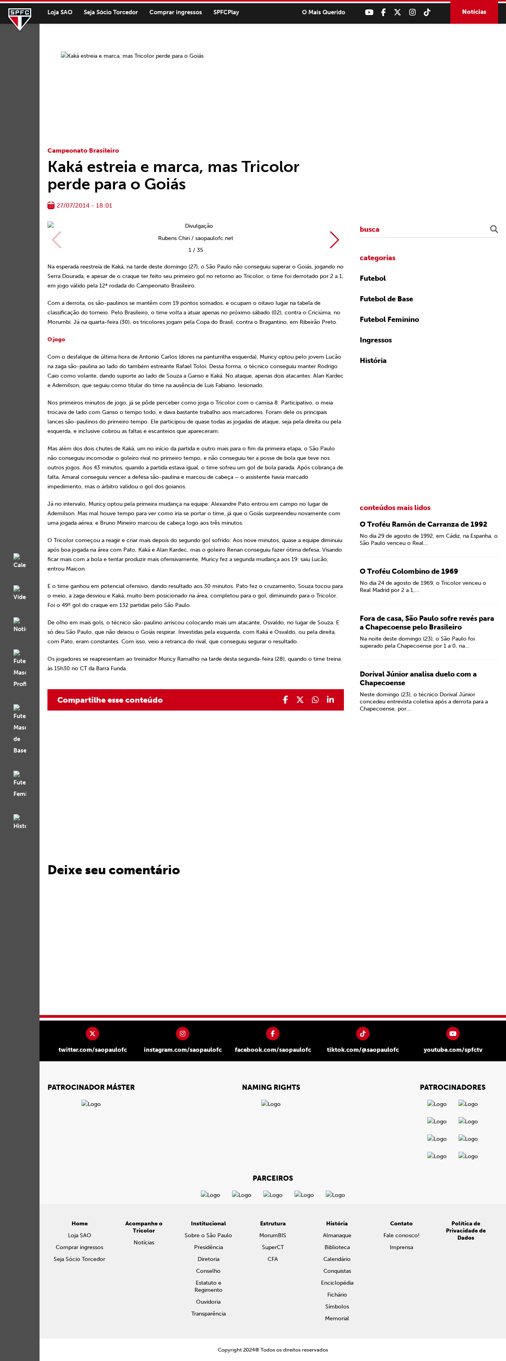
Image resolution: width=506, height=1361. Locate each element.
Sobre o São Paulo (208, 1235)
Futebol (373, 278)
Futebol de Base (386, 299)
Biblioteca (337, 1247)
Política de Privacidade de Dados (466, 1230)
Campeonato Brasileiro (83, 150)
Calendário (337, 1259)
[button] (334, 240)
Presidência (208, 1247)
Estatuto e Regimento (208, 1286)
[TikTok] (427, 12)
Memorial (337, 1318)
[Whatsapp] (315, 700)
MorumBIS (272, 1235)
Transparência (208, 1313)
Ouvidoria (208, 1302)
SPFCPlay (226, 12)
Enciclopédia (337, 1283)
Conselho (208, 1271)
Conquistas (337, 1271)
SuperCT (273, 1247)
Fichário (337, 1294)
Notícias (474, 11)
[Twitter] (397, 12)
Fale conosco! (401, 1235)
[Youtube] (369, 12)
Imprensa (401, 1247)
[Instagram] (412, 12)
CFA (273, 1259)
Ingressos (376, 340)
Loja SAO (59, 12)
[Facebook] (383, 12)
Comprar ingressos (175, 12)
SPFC (20, 20)
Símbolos (337, 1306)
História (373, 360)
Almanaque (337, 1235)
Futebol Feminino (389, 319)
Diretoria (208, 1259)
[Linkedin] (330, 700)
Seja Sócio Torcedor (111, 12)
